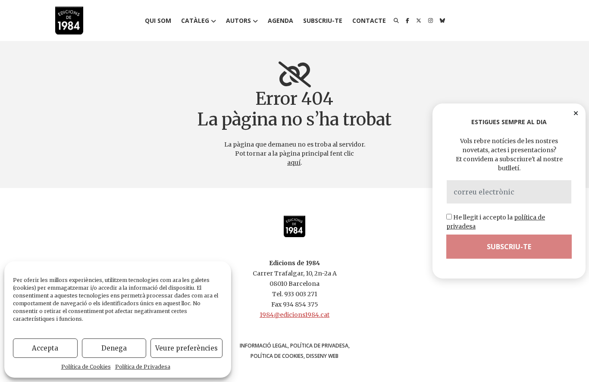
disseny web (322, 356)
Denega (114, 348)
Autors (238, 20)
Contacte (369, 20)
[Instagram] (430, 21)
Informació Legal (264, 345)
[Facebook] (407, 21)
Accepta (45, 348)
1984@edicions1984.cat (294, 315)
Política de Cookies (86, 366)
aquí (294, 162)
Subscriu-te (322, 20)
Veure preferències (186, 348)
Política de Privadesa (142, 366)
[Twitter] (418, 21)
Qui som (158, 20)
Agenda (280, 20)
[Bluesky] (442, 21)
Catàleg (195, 20)
